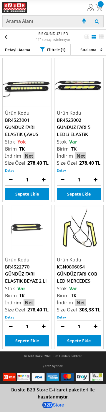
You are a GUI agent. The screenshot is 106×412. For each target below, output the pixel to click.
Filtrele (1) (56, 49)
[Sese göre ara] (83, 21)
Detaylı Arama (17, 49)
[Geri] (6, 37)
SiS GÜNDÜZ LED (53, 33)
